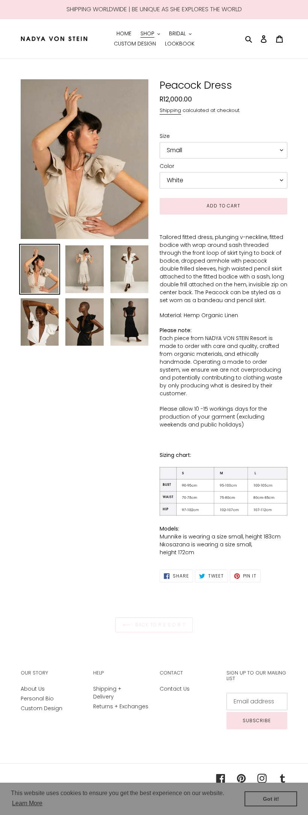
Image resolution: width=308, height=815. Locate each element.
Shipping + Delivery (107, 692)
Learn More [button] (27, 803)
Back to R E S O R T (159, 624)
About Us (33, 689)
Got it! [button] (271, 799)
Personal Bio (37, 698)
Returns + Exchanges (120, 706)
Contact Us (175, 689)
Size (165, 136)
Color (167, 166)
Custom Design (41, 708)
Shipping (170, 110)
